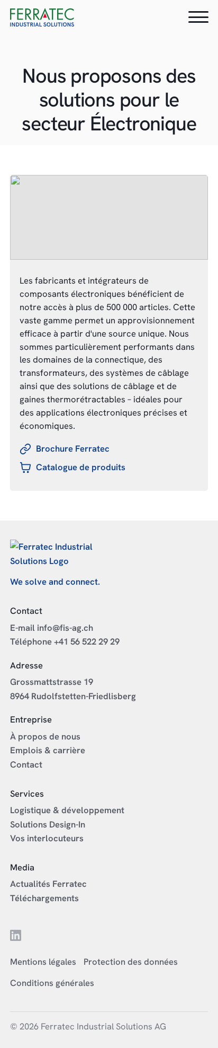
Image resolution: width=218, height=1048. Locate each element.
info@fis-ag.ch (65, 627)
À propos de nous (45, 736)
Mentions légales (43, 961)
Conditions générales (52, 983)
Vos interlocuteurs (47, 838)
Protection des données (131, 961)
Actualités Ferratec (48, 884)
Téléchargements (44, 898)
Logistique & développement (67, 810)
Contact (26, 764)
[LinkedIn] (16, 938)
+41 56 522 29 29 (87, 641)
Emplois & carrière (47, 750)
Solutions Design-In (47, 824)
